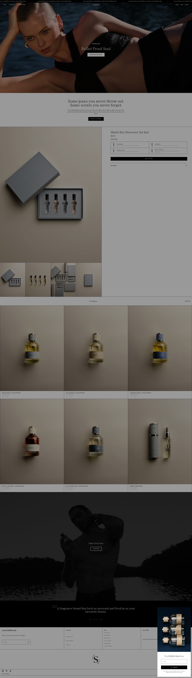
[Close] (187, 610)
